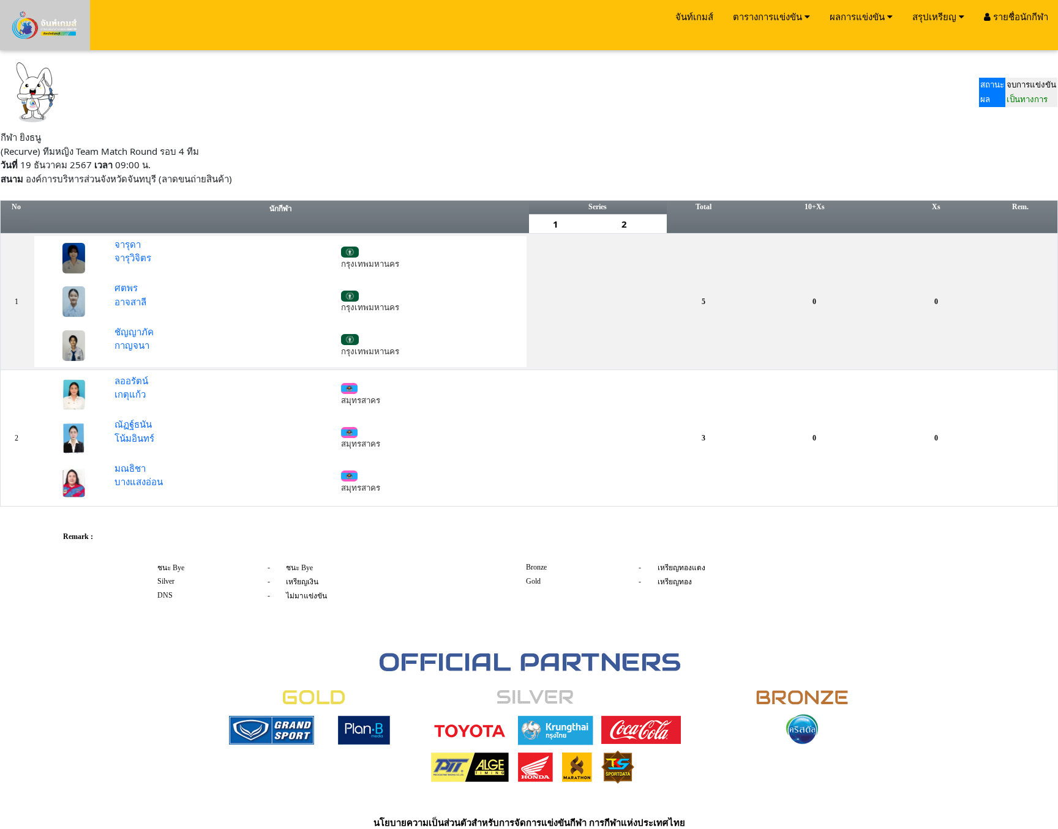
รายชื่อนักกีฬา (1019, 16)
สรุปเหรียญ (935, 16)
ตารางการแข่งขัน (769, 16)
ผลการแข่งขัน (858, 16)
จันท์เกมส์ (694, 16)
